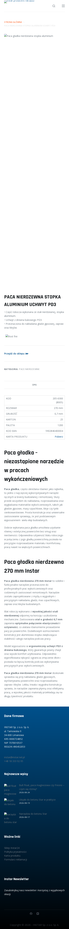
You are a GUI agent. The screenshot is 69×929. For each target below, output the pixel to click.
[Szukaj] (54, 6)
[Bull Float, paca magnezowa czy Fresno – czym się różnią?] (10, 790)
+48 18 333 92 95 (13, 761)
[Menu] (63, 5)
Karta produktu (12, 855)
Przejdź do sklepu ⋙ (16, 353)
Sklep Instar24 (11, 847)
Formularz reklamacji (15, 859)
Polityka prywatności (15, 851)
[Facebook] (31, 913)
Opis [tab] (34, 384)
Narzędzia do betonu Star (33, 813)
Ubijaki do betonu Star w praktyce (37, 799)
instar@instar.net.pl (14, 757)
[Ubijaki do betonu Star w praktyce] (10, 804)
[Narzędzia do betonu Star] (10, 818)
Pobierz (59, 436)
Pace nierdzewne (29, 369)
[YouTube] (38, 913)
